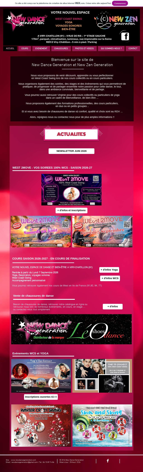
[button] (24, 48)
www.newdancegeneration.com (23, 460)
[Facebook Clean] (107, 461)
